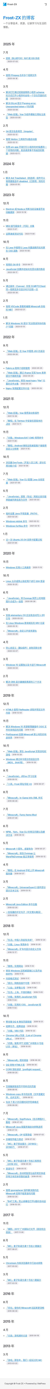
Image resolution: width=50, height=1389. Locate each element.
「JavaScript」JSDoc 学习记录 (21, 776)
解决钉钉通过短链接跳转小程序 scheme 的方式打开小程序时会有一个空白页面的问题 (26, 95)
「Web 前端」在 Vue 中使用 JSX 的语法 (25, 351)
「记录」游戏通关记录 (16, 1335)
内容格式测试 (12, 978)
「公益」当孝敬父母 (15, 987)
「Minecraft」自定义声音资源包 (21, 631)
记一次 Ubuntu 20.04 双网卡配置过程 (24, 539)
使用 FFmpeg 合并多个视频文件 (21, 75)
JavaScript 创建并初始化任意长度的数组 (25, 269)
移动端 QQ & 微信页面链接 (19, 1021)
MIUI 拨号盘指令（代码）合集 (20, 226)
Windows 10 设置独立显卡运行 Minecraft (26, 664)
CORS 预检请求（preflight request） (24, 1069)
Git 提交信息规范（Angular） (20, 131)
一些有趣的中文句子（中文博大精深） (24, 912)
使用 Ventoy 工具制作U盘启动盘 (21, 139)
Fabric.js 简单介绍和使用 (18, 368)
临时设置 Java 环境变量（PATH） (22, 513)
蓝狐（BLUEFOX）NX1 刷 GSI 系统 (22, 58)
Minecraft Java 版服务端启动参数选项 (24, 1126)
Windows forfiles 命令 (17, 526)
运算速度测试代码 (14, 233)
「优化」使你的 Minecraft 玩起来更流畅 (25, 1307)
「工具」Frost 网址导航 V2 (19, 784)
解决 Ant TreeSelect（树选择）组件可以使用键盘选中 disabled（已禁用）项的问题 (25, 181)
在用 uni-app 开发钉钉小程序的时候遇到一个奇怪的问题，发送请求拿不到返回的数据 (26, 150)
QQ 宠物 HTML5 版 (15, 1064)
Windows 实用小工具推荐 (18, 567)
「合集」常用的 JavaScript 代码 (21, 996)
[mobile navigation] (46, 4)
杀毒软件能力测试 (14, 1139)
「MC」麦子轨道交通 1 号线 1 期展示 (23, 1280)
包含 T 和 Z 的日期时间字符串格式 (22, 1102)
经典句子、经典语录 (15, 1026)
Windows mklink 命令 (16, 521)
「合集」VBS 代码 (14, 1030)
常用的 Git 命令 (13, 264)
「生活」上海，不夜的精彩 (18, 992)
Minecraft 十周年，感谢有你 (19, 848)
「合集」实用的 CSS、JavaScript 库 (23, 1004)
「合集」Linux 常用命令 (17, 944)
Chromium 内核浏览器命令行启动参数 (24, 1263)
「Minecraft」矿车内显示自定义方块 (23, 949)
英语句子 (10, 1168)
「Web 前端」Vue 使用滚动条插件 (22, 413)
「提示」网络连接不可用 (17, 983)
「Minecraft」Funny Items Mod (21, 814)
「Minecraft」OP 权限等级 (19, 1134)
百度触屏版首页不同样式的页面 (21, 1086)
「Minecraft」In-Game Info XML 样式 (24, 797)
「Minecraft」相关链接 (17, 1060)
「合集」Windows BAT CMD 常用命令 (24, 437)
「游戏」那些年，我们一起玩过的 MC (24, 1360)
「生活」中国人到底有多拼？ (20, 940)
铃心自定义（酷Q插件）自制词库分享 (24, 647)
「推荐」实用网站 (14, 966)
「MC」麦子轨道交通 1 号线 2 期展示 (23, 1246)
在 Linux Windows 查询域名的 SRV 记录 (25, 623)
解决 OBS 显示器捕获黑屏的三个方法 (23, 681)
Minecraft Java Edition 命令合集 (21, 904)
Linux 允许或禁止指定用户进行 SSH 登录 (25, 581)
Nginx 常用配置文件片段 (17, 388)
